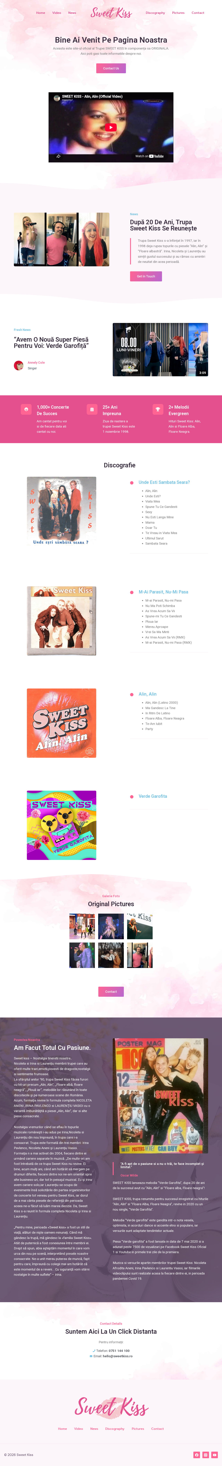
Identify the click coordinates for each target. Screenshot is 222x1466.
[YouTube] (214, 1455)
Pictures (178, 12)
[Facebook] (196, 1455)
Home (40, 12)
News (72, 12)
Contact (198, 12)
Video (56, 12)
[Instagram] (205, 1455)
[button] (111, 68)
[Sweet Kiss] (111, 13)
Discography (155, 12)
